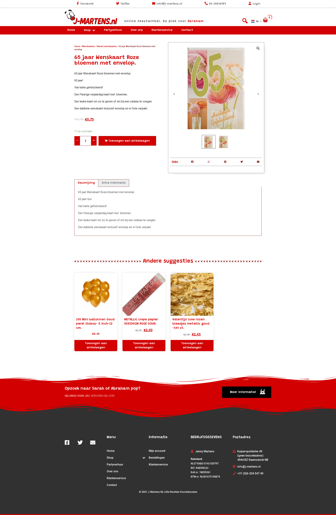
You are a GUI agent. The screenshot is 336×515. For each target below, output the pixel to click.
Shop (87, 30)
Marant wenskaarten (107, 46)
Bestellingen (157, 457)
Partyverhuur (113, 30)
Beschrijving (86, 183)
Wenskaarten (88, 46)
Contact (187, 30)
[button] (246, 392)
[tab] (86, 183)
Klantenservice (162, 30)
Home (71, 30)
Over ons (137, 30)
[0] (266, 20)
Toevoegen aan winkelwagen (129, 141)
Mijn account (157, 451)
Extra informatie (114, 183)
